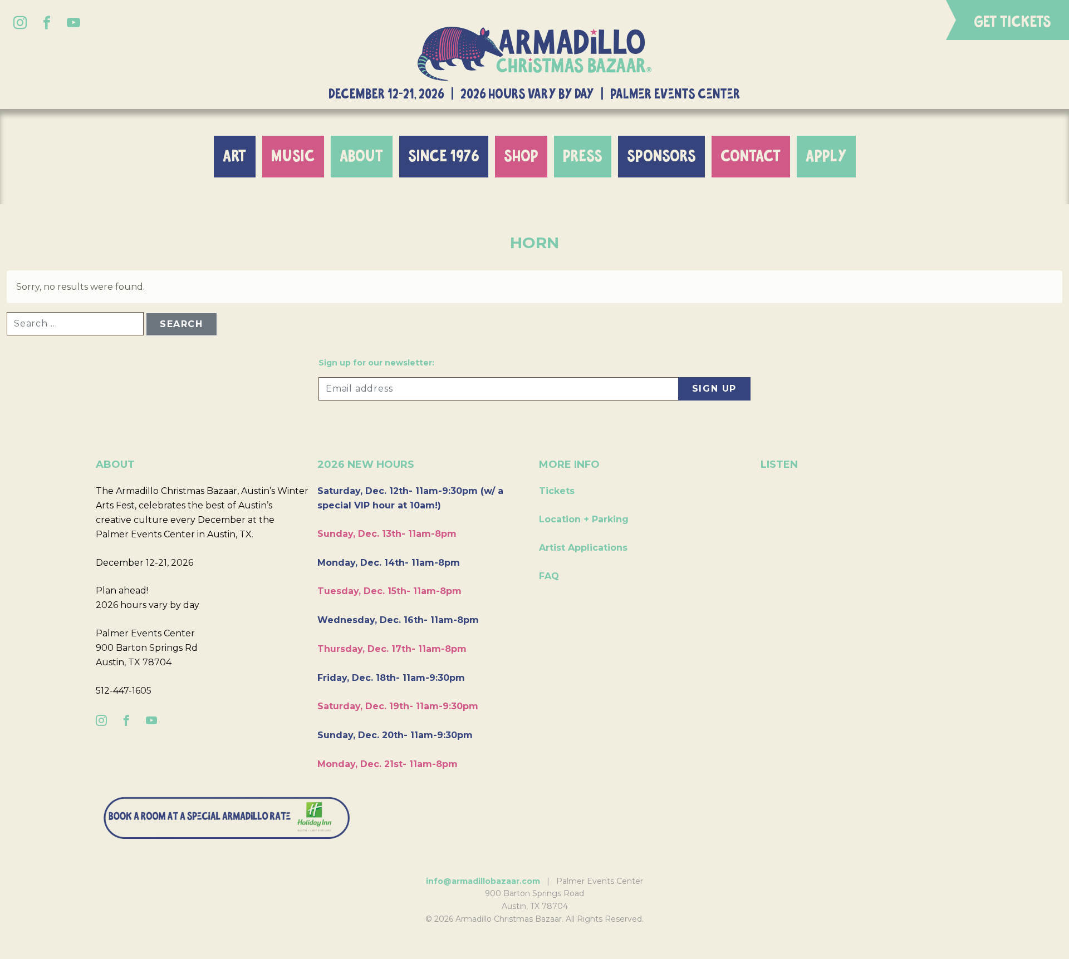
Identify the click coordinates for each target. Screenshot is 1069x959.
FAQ (549, 576)
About (362, 156)
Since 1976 (443, 156)
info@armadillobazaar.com (483, 881)
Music (293, 156)
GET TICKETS (1012, 22)
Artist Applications (583, 547)
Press (582, 156)
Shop (521, 156)
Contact (750, 156)
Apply (826, 156)
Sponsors (661, 156)
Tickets (557, 491)
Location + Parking (584, 519)
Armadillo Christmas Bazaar (534, 54)
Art (235, 156)
